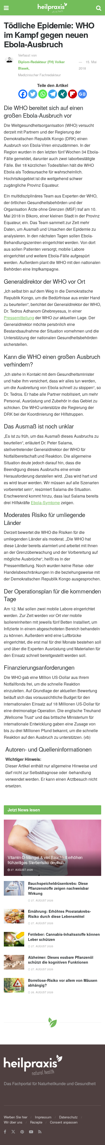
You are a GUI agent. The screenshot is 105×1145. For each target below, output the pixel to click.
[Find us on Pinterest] (22, 1132)
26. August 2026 (41, 992)
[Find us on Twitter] (13, 1132)
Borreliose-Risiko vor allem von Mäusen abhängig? (62, 983)
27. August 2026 (21, 870)
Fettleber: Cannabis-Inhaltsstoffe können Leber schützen (64, 937)
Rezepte (36, 1122)
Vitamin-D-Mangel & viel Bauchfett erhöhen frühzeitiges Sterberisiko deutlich (45, 860)
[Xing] (62, 94)
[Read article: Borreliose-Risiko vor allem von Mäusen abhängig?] (14, 985)
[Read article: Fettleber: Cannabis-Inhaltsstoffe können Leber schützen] (14, 939)
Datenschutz (68, 1117)
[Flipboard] (72, 94)
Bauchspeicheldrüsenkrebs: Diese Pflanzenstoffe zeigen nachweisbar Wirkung (58, 888)
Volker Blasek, (41, 65)
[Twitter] (32, 94)
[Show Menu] (6, 7)
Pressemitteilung (19, 318)
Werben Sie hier (15, 1117)
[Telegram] (52, 94)
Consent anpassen (63, 1122)
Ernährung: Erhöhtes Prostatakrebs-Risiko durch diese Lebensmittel (59, 914)
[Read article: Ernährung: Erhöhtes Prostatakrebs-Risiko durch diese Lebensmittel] (14, 916)
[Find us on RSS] (40, 1132)
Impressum (43, 1117)
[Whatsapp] (42, 94)
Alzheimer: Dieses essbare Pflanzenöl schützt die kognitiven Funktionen (60, 960)
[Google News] (82, 94)
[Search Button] (98, 7)
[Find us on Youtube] (31, 1132)
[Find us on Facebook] (5, 1132)
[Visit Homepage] (52, 8)
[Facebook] (22, 94)
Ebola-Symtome (45, 502)
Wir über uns (13, 1122)
